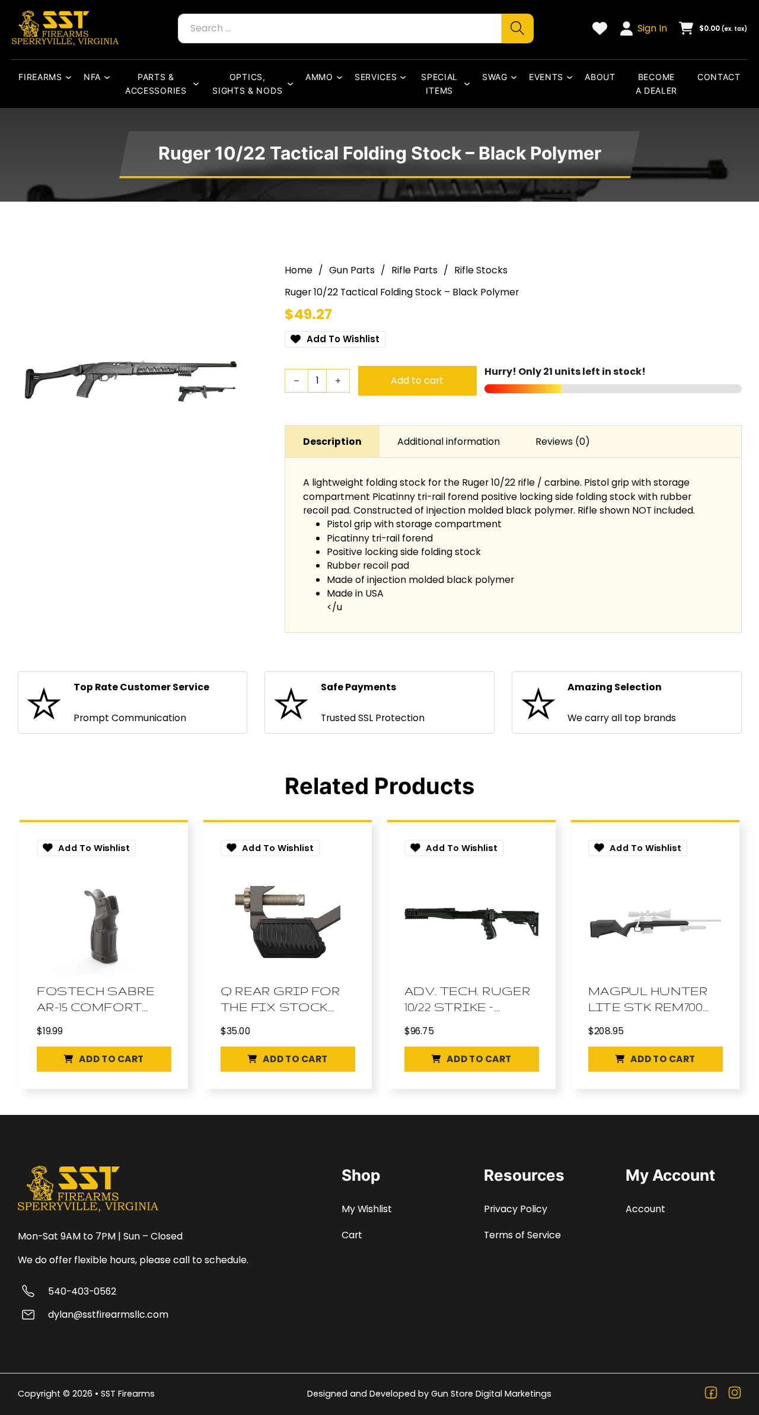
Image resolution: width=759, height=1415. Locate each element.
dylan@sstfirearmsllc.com (108, 1314)
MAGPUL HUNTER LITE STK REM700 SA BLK (648, 999)
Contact (719, 77)
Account (645, 1209)
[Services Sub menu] (406, 77)
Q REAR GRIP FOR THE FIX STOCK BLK (280, 999)
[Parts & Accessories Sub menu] (199, 83)
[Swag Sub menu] (516, 77)
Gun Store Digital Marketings (491, 1394)
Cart (352, 1235)
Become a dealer (657, 83)
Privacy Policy (515, 1209)
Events (546, 77)
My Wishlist (367, 1209)
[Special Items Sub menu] (470, 83)
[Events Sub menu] (572, 77)
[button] (103, 1059)
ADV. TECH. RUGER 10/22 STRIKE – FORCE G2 (467, 999)
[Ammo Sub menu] (342, 77)
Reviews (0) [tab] (562, 441)
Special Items (439, 83)
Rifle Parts (414, 270)
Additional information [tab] (448, 441)
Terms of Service (522, 1235)
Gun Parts (352, 270)
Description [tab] (332, 441)
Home (298, 270)
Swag (495, 77)
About (600, 77)
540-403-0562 (82, 1291)
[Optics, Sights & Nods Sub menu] (293, 83)
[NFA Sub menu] (110, 77)
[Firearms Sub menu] (71, 77)
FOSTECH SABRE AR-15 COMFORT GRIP (95, 999)
